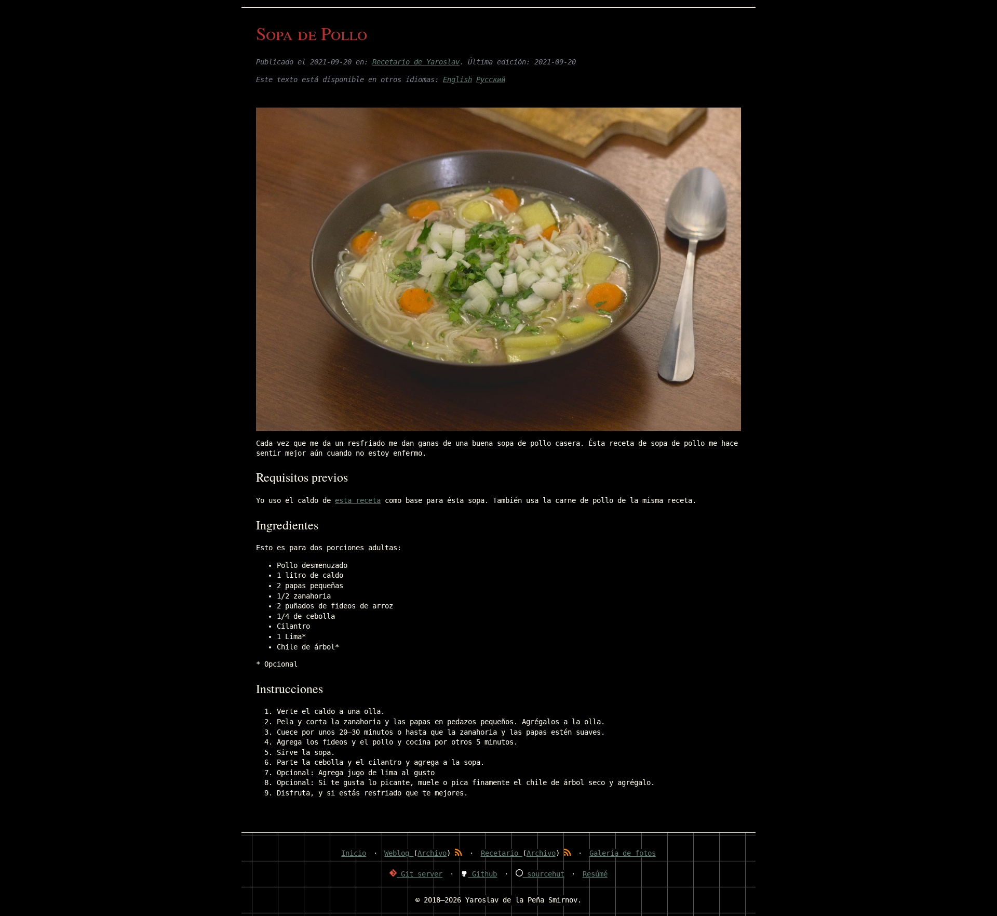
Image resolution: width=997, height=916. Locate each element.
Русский (490, 79)
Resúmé (595, 874)
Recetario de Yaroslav (416, 62)
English (457, 79)
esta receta (358, 500)
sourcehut (543, 874)
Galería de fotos (622, 853)
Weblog (398, 853)
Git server (419, 874)
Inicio (353, 853)
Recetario (501, 853)
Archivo (432, 853)
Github (482, 874)
